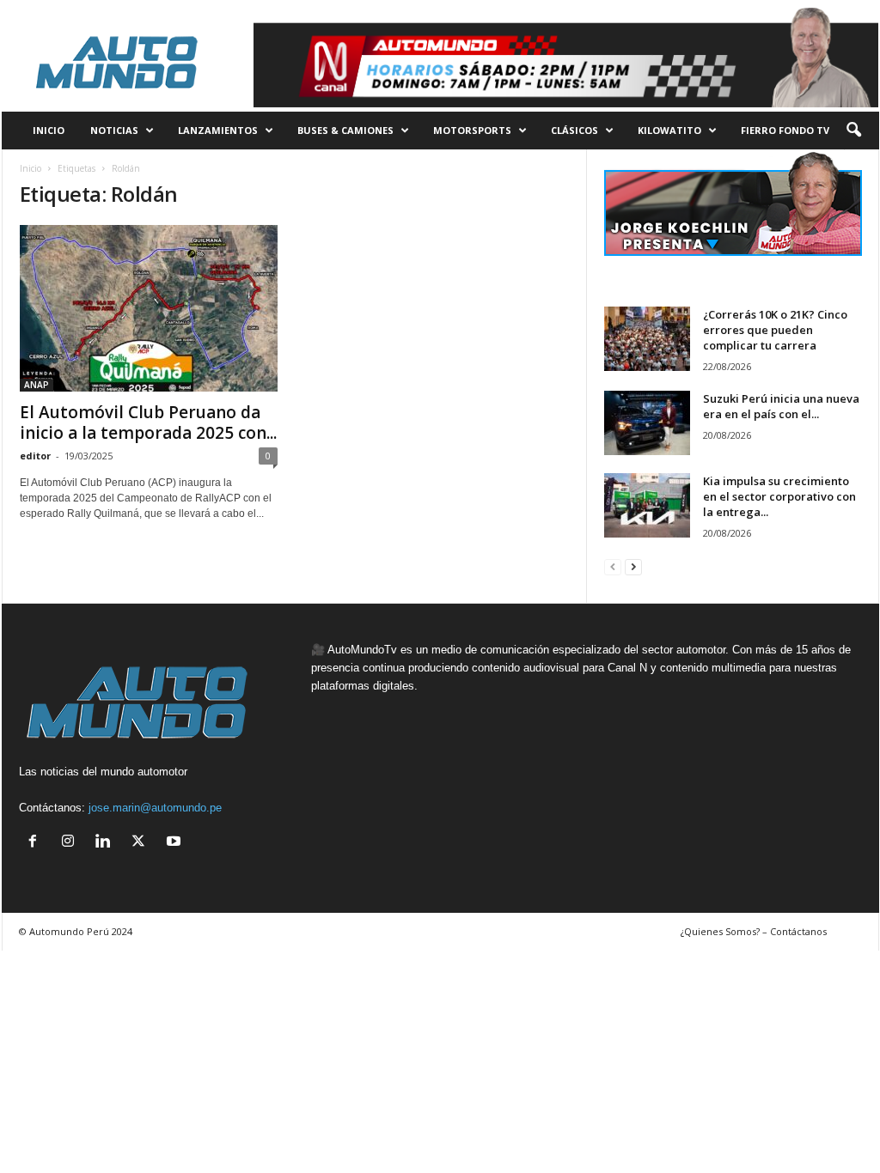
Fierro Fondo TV (785, 130)
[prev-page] (612, 566)
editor (35, 455)
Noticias (114, 130)
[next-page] (633, 566)
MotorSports (472, 130)
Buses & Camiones (345, 130)
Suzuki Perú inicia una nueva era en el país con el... (781, 406)
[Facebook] (36, 842)
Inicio (30, 168)
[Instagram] (71, 842)
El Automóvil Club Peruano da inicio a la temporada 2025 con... (148, 422)
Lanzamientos (218, 130)
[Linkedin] (107, 842)
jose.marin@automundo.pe (155, 807)
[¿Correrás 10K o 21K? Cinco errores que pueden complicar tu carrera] (647, 339)
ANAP (36, 385)
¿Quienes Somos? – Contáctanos (754, 931)
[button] (853, 130)
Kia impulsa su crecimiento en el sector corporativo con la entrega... (779, 496)
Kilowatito (669, 130)
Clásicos (574, 130)
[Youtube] (176, 842)
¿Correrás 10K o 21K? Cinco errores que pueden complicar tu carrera (775, 330)
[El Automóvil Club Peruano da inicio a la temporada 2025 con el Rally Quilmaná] (149, 308)
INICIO (48, 130)
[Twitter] (142, 842)
